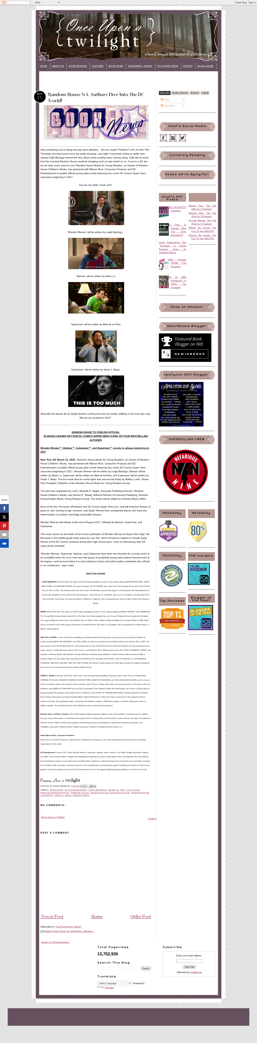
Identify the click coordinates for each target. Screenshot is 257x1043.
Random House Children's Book (110, 793)
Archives (194, 93)
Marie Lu (113, 790)
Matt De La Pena (130, 790)
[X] (4, 517)
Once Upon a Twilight (53, 817)
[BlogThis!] (85, 786)
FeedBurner (196, 972)
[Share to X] (88, 786)
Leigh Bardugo (97, 790)
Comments (169, 105)
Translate (109, 987)
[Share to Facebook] (91, 786)
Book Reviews (78, 66)
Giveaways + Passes (140, 66)
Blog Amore (205, 66)
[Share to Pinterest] (95, 786)
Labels (205, 93)
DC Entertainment (76, 790)
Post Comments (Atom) (68, 926)
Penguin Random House (54, 793)
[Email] (4, 534)
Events (187, 66)
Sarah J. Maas (63, 795)
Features (97, 66)
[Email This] (81, 786)
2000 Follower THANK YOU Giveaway (177, 263)
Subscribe (165, 93)
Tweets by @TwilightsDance (55, 942)
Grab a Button (180, 93)
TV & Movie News (167, 66)
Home (43, 66)
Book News (115, 66)
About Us (58, 66)
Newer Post (51, 916)
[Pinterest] (4, 526)
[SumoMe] (4, 543)
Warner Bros (81, 795)
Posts (166, 99)
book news (56, 790)
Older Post (140, 916)
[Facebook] (4, 508)
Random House (80, 793)
